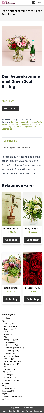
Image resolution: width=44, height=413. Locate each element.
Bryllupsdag (31, 122)
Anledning (6, 318)
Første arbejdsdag (11, 348)
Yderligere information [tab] (17, 147)
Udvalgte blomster (29, 126)
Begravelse (8, 329)
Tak (13, 126)
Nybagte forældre (11, 361)
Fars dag (7, 342)
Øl (3, 393)
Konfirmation (35, 124)
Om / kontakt (14, 411)
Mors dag (7, 358)
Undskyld (5, 129)
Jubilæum (25, 124)
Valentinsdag (9, 380)
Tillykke (18, 126)
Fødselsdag (8, 345)
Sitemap (29, 411)
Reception (7, 369)
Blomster (22, 122)
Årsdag (6, 323)
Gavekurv (6, 391)
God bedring (16, 124)
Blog (22, 411)
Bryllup (6, 334)
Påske (6, 366)
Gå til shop (10, 108)
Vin (11, 129)
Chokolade (6, 388)
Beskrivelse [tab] (10, 140)
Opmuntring (6, 126)
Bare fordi (15, 122)
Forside (4, 411)
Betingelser (38, 411)
